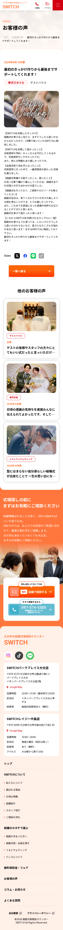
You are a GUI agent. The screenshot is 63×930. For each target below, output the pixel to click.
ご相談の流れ (13, 817)
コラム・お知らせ (15, 889)
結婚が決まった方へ (16, 836)
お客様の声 (17, 37)
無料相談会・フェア (16, 868)
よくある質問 (12, 900)
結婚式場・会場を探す (18, 843)
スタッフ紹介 (13, 810)
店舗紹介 (10, 803)
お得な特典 (12, 796)
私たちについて (14, 782)
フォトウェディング (16, 850)
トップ (8, 763)
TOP (5, 37)
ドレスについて (14, 857)
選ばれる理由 (13, 789)
